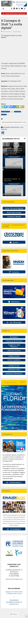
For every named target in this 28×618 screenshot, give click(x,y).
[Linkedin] (14, 107)
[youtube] (22, 8)
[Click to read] (14, 162)
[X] (11, 8)
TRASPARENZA (14, 600)
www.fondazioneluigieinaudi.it (14, 579)
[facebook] (16, 8)
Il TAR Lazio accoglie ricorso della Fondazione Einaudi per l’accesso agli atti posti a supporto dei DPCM (13, 151)
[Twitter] (8, 107)
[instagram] (19, 8)
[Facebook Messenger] (5, 107)
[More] (23, 107)
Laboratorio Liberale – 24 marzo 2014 (12, 179)
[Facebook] (11, 107)
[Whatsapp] (2, 107)
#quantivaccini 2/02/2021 (12, 194)
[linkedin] (14, 8)
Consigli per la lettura (9, 382)
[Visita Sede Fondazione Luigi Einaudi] (14, 5)
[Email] (17, 107)
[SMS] (20, 107)
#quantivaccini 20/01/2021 (12, 167)
